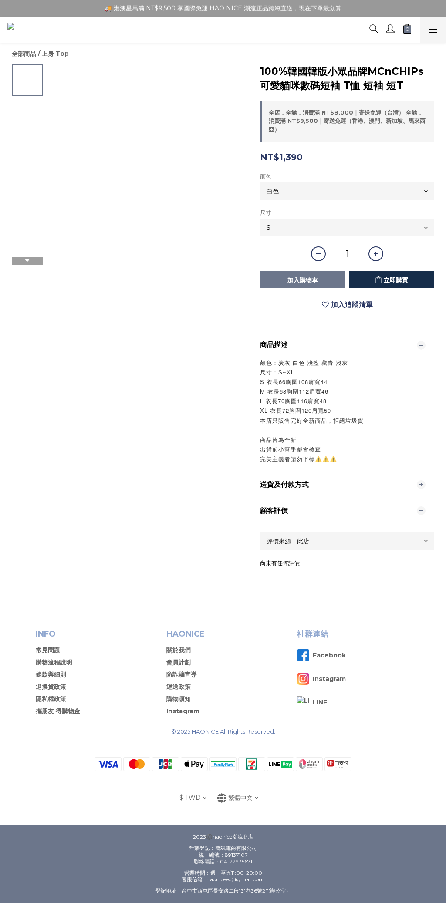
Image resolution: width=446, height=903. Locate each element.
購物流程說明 (54, 662)
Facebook (329, 655)
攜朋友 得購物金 (58, 711)
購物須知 (178, 699)
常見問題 (48, 650)
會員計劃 (178, 662)
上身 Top (55, 53)
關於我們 (178, 650)
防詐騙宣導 (181, 674)
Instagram (182, 711)
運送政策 (178, 687)
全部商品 (24, 53)
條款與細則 (51, 674)
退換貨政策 (51, 687)
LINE (320, 702)
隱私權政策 (51, 699)
